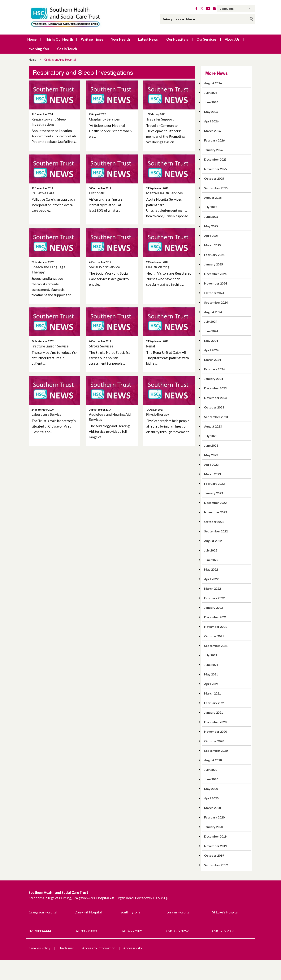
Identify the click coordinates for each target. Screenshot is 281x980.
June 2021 (211, 664)
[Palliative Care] (54, 168)
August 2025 (213, 197)
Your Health (120, 39)
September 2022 (216, 531)
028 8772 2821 (131, 931)
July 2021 (210, 655)
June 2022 (211, 560)
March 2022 (212, 588)
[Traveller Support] (169, 94)
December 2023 (215, 388)
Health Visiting (158, 267)
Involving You (38, 49)
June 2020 (211, 779)
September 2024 (216, 302)
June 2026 (211, 102)
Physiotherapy (157, 414)
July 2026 (210, 92)
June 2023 (211, 445)
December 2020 (215, 722)
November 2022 (215, 512)
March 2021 (212, 693)
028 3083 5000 (86, 931)
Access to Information (98, 948)
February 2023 (214, 483)
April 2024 (211, 350)
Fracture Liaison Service (50, 346)
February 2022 (214, 598)
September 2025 (216, 188)
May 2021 (211, 674)
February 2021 (214, 703)
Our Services (206, 39)
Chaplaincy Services (104, 119)
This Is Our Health (59, 39)
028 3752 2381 (223, 931)
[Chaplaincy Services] (112, 94)
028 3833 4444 (40, 931)
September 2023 (216, 417)
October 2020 (214, 741)
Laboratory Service (46, 414)
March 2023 (212, 474)
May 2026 (211, 111)
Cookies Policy (39, 948)
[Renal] (169, 321)
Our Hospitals (177, 39)
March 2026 (212, 131)
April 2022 (211, 579)
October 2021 (214, 636)
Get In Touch (67, 49)
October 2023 (214, 407)
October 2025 (214, 178)
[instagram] (214, 8)
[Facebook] (196, 8)
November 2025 (215, 169)
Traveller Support (160, 119)
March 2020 (212, 808)
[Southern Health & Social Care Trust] (73, 17)
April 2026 (211, 121)
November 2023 (215, 398)
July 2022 (210, 550)
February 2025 (214, 254)
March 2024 (212, 359)
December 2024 (215, 274)
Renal (150, 346)
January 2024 (213, 378)
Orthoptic (97, 193)
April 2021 (211, 684)
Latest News (148, 39)
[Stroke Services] (112, 321)
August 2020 (213, 760)
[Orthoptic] (112, 168)
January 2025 (213, 264)
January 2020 (213, 827)
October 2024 (214, 293)
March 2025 (212, 245)
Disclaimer (66, 948)
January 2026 (213, 150)
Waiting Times (92, 39)
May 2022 (211, 569)
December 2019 (215, 836)
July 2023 (210, 436)
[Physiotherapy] (169, 390)
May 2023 (211, 455)
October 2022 (214, 521)
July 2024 (210, 321)
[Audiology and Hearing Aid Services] (112, 390)
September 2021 (216, 645)
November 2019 (215, 846)
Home (32, 39)
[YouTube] (208, 8)
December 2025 (215, 159)
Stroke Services (101, 346)
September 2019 (216, 865)
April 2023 (211, 464)
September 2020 (216, 750)
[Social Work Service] (112, 242)
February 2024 (214, 369)
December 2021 (215, 617)
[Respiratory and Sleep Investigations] (54, 94)
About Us (232, 39)
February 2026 (214, 140)
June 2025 (211, 216)
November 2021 (215, 626)
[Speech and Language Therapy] (54, 242)
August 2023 (213, 426)
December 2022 (215, 502)
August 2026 (213, 83)
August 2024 (213, 312)
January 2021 (213, 712)
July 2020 (210, 769)
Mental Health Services (164, 193)
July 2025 (210, 207)
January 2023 (213, 493)
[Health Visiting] (169, 242)
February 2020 (214, 817)
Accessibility (132, 948)
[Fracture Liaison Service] (54, 321)
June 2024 (211, 331)
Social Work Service (104, 267)
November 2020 (215, 731)
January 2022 (213, 607)
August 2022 (213, 541)
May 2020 (211, 788)
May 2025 (211, 226)
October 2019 (214, 855)
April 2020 (211, 798)
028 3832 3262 (177, 931)
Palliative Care (43, 193)
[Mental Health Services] (169, 168)
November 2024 (215, 283)
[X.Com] (201, 8)
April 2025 (211, 235)
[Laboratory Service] (54, 390)
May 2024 (211, 340)
